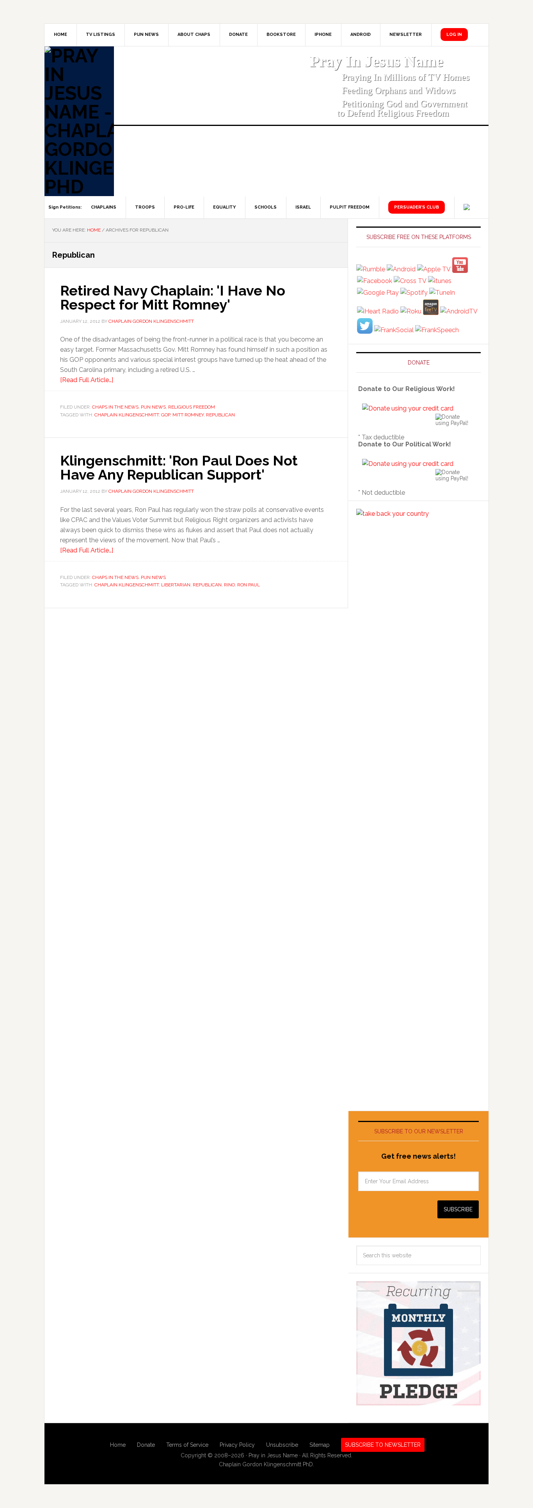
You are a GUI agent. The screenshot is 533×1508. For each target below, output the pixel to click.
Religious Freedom (191, 407)
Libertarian (175, 585)
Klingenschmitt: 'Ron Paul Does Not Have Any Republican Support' (179, 467)
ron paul (248, 585)
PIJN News (153, 407)
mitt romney (188, 415)
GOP (165, 415)
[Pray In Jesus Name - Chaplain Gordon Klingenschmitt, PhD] (79, 121)
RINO (229, 585)
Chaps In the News (115, 407)
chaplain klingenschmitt (126, 415)
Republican (220, 415)
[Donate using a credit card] (407, 408)
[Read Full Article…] (86, 380)
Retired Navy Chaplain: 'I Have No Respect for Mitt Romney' (172, 297)
